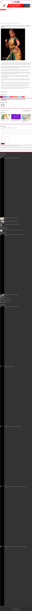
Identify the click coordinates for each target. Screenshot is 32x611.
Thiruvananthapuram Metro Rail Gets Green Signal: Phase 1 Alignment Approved (26, 121)
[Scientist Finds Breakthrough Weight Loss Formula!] (2, 222)
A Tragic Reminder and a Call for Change (5, 110)
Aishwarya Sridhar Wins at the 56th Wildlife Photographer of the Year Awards (15, 234)
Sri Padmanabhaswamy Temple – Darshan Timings (11, 306)
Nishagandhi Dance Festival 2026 (9, 366)
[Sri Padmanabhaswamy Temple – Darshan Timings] (2, 187)
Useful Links (2, 155)
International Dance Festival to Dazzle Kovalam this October (26, 110)
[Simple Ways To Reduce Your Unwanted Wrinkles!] (2, 219)
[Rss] (15, 609)
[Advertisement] (16, 16)
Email (1, 138)
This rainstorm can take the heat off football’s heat (11, 294)
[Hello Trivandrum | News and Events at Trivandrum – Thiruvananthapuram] (16, 2)
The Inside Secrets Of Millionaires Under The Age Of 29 (12, 224)
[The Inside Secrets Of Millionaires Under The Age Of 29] (2, 225)
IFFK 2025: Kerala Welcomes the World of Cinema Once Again (13, 9)
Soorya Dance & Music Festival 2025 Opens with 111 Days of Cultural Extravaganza (16, 546)
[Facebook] (16, 609)
